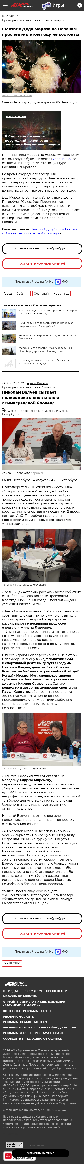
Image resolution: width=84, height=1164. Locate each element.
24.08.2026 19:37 (13, 383)
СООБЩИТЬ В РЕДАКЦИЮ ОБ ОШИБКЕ (32, 1038)
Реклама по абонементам (25, 1022)
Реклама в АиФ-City (19, 1027)
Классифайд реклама (57, 1027)
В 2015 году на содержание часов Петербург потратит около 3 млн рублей (46, 324)
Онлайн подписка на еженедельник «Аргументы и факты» (34, 1003)
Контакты (11, 1011)
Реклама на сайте (18, 1016)
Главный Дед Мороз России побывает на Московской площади (39, 231)
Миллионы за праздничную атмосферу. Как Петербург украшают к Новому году (45, 349)
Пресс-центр (56, 991)
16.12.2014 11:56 (11, 16)
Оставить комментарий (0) (42, 263)
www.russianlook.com (17, 95)
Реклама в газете (37, 1011)
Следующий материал (40, 1153)
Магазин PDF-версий (20, 996)
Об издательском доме (23, 991)
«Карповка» (62, 159)
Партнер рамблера (37, 1145)
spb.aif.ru (39, 473)
